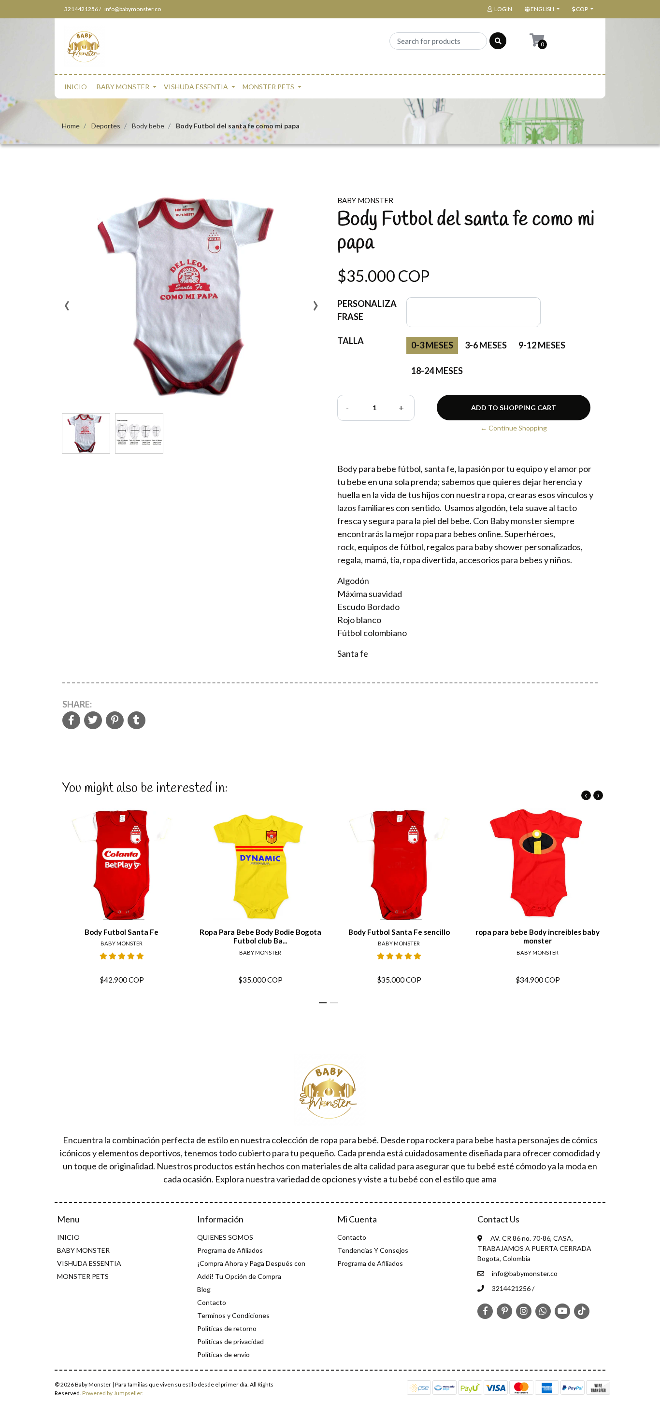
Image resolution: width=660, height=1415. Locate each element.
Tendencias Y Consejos (372, 1250)
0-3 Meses (432, 345)
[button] (541, 9)
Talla (350, 340)
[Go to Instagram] (523, 1310)
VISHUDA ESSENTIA (196, 87)
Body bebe (148, 126)
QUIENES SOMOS (225, 1237)
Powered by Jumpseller (112, 1393)
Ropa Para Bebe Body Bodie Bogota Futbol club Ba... (260, 936)
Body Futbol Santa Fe (121, 932)
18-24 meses (437, 370)
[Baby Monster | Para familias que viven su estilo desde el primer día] (84, 49)
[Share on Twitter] (93, 721)
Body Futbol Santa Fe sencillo (399, 932)
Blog (204, 1289)
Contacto (211, 1302)
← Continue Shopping (513, 428)
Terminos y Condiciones (233, 1315)
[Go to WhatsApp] (543, 1310)
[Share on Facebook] (71, 721)
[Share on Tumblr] (136, 721)
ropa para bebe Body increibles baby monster (537, 936)
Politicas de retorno (227, 1328)
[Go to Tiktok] (581, 1310)
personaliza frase (367, 310)
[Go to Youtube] (562, 1310)
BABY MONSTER (123, 87)
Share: (77, 704)
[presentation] (67, 309)
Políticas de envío (223, 1354)
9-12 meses (541, 345)
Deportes (105, 126)
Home (71, 126)
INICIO (75, 87)
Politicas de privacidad (230, 1341)
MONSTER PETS (268, 87)
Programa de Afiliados (230, 1250)
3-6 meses (486, 345)
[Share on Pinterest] (115, 721)
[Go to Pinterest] (504, 1310)
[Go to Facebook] (485, 1310)
